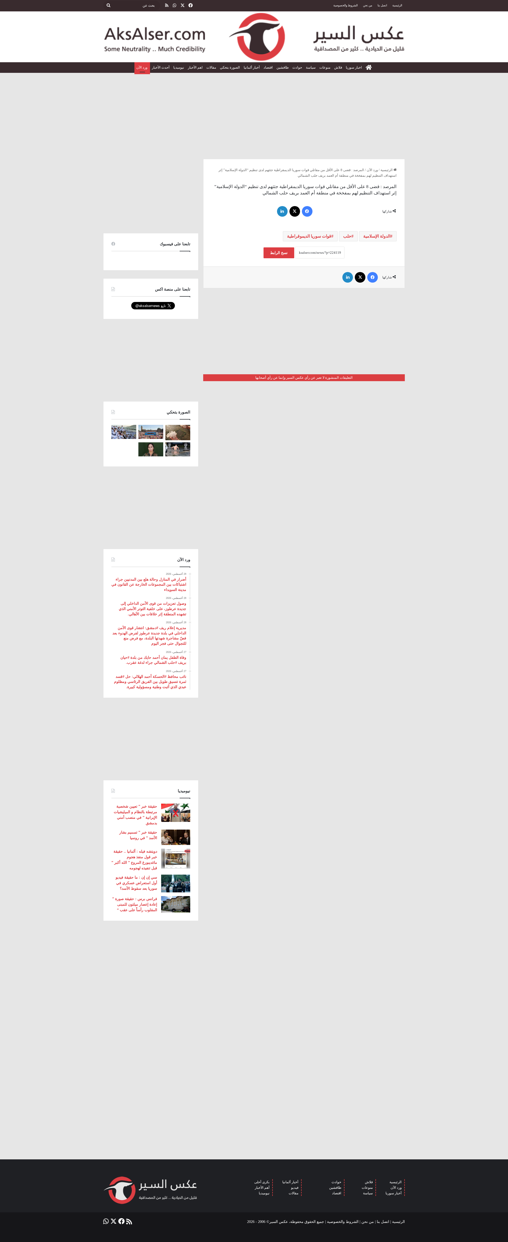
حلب (347, 236)
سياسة (311, 67)
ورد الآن (142, 67)
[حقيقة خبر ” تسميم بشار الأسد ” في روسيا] (175, 837)
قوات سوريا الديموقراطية (309, 236)
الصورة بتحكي (230, 67)
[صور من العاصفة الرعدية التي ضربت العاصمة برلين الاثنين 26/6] (177, 449)
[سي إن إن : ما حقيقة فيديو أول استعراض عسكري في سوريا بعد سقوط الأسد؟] (175, 883)
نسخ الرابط (279, 253)
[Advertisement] (254, 114)
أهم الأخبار (262, 1188)
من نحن (367, 5)
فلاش (338, 67)
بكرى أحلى (262, 1182)
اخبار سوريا (354, 67)
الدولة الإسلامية (376, 236)
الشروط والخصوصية (345, 5)
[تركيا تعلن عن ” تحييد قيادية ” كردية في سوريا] (150, 449)
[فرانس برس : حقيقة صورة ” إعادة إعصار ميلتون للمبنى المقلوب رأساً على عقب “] (175, 904)
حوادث (297, 67)
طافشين (282, 67)
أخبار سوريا (393, 1193)
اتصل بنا (382, 5)
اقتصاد (268, 67)
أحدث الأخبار (161, 67)
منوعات (324, 67)
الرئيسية (397, 5)
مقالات (211, 67)
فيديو (294, 1188)
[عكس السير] (254, 36)
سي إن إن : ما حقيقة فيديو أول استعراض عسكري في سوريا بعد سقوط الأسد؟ (136, 883)
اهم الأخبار (195, 67)
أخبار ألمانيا (252, 67)
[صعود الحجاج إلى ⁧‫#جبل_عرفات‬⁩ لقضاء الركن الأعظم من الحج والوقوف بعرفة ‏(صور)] (123, 432)
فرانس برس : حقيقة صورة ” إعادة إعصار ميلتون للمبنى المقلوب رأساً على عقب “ (134, 904)
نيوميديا (178, 67)
